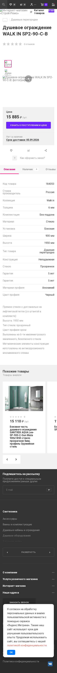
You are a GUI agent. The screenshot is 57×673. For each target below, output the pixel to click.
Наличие (29, 169)
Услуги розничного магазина (20, 579)
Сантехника (10, 511)
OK (11, 652)
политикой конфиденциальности (27, 645)
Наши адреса (11, 592)
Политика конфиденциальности (21, 661)
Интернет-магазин (14, 586)
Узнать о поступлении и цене (28, 125)
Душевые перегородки (24, 19)
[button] (7, 459)
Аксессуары (10, 518)
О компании (10, 572)
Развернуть (28, 552)
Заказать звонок (19, 602)
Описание (9, 169)
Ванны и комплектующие (17, 524)
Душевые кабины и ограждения (21, 530)
